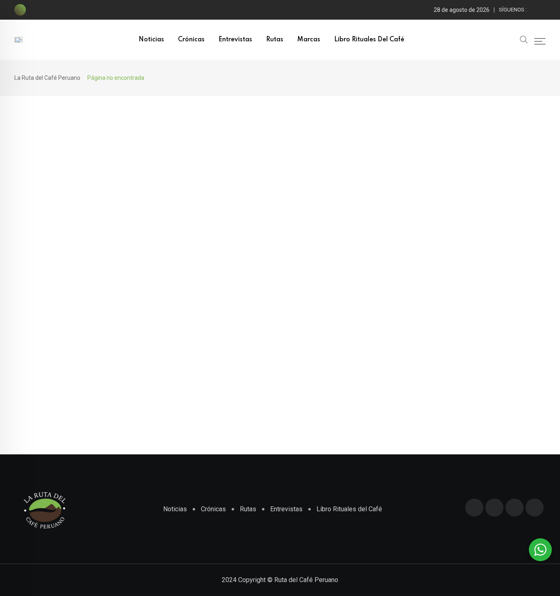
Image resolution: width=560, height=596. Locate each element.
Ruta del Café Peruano (306, 580)
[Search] (524, 39)
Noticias (151, 39)
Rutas (274, 39)
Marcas (308, 39)
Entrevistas (235, 39)
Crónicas (191, 39)
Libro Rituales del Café (369, 39)
